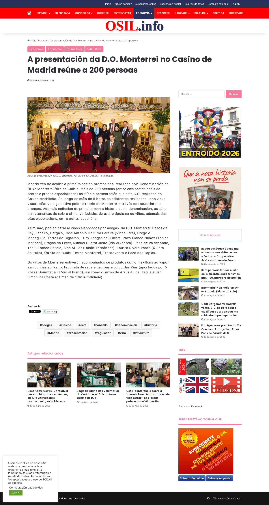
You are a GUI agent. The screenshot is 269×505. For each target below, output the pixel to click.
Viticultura (94, 49)
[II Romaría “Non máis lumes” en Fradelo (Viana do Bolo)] (188, 293)
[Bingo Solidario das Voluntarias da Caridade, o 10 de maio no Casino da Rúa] (99, 375)
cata (83, 325)
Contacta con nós (218, 3)
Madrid (54, 333)
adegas (47, 325)
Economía (143, 13)
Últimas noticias (210, 235)
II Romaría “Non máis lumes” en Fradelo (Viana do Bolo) (220, 289)
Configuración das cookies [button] (26, 487)
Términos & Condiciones (227, 498)
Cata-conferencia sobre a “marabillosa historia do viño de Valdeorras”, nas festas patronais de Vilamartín (148, 396)
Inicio (108, 3)
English (235, 3)
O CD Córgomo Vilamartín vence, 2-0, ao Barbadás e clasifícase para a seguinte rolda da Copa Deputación (219, 309)
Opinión (42, 13)
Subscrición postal (170, 3)
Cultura (200, 13)
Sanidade (181, 13)
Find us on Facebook (190, 406)
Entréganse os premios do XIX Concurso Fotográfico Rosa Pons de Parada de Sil (221, 329)
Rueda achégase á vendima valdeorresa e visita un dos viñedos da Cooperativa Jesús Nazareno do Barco (220, 254)
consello (102, 325)
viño (123, 333)
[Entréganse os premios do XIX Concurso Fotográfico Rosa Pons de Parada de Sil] (188, 330)
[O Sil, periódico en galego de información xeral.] (134, 26)
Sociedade (236, 13)
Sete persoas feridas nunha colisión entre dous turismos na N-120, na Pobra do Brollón (221, 274)
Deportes (163, 13)
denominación (127, 325)
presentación (77, 333)
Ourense (103, 13)
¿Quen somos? (123, 3)
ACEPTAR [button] (15, 492)
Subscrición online (145, 3)
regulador (104, 333)
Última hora (74, 49)
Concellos (82, 13)
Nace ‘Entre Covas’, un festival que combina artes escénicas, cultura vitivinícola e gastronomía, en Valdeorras (47, 396)
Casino (66, 325)
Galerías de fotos (194, 3)
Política (218, 13)
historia (151, 325)
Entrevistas (122, 13)
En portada (62, 13)
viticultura (142, 333)
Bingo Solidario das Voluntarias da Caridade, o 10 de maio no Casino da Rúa (98, 394)
